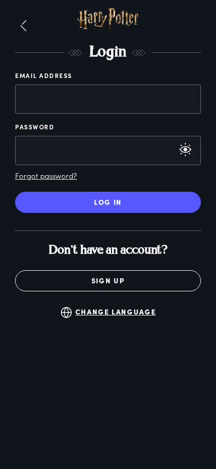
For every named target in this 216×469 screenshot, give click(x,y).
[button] (23, 26)
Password (34, 127)
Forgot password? (46, 176)
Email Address (43, 75)
